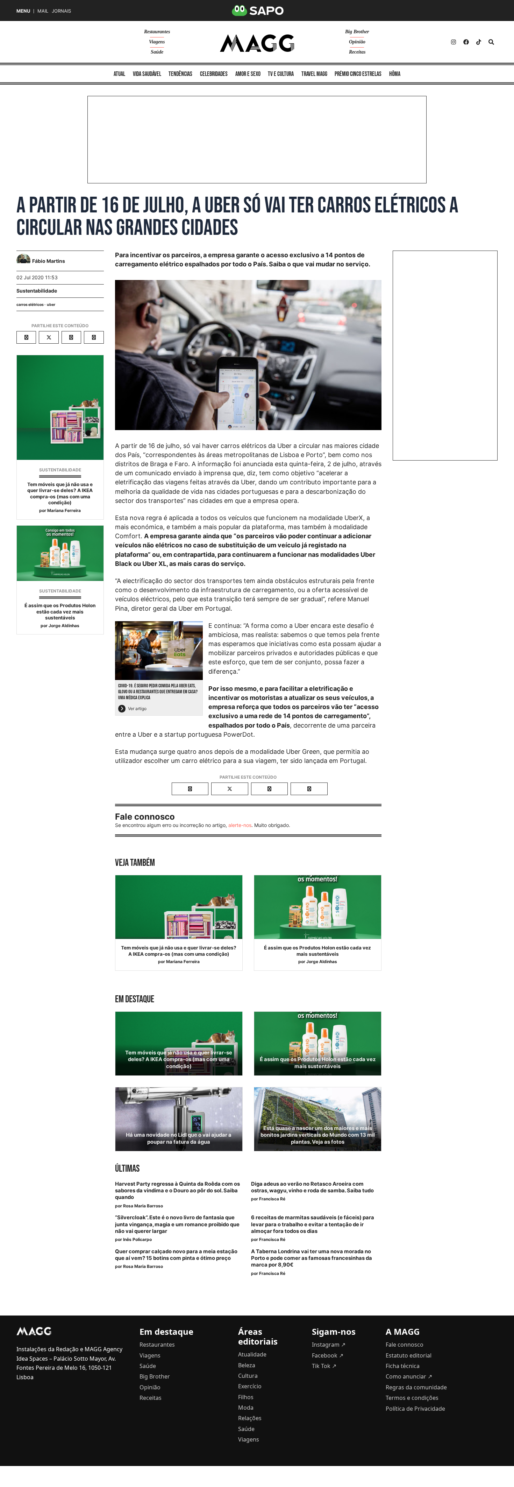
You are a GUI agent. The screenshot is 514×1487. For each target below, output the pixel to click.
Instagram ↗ (328, 1344)
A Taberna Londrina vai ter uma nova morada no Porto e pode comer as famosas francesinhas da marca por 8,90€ (311, 1258)
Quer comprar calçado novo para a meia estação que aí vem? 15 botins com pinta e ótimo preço (176, 1254)
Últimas (127, 1168)
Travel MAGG (314, 74)
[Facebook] (466, 42)
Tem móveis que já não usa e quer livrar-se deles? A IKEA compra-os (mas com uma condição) (60, 494)
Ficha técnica (403, 1366)
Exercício (250, 1386)
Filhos (246, 1397)
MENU (23, 11)
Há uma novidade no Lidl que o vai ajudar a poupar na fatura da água (178, 1138)
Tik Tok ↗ (324, 1366)
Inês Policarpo (137, 1239)
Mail (42, 11)
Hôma (394, 74)
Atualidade (252, 1354)
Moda (246, 1407)
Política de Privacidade (415, 1408)
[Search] (491, 42)
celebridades (214, 74)
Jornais (61, 11)
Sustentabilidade (36, 291)
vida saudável (147, 74)
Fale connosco (404, 1344)
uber (51, 304)
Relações (250, 1418)
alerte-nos (239, 825)
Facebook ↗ (327, 1355)
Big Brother (357, 31)
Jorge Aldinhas (64, 625)
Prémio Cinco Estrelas (358, 74)
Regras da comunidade (416, 1387)
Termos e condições (412, 1398)
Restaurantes (157, 31)
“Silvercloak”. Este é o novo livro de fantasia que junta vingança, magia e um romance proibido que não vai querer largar (177, 1224)
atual (119, 74)
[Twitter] (478, 42)
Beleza (246, 1365)
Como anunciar (409, 1376)
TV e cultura (281, 74)
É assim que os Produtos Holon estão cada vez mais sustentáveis (59, 611)
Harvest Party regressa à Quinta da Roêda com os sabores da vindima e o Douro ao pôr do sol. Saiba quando (177, 1190)
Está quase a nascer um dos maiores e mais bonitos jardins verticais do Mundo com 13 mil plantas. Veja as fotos (317, 1135)
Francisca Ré (272, 1198)
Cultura (248, 1376)
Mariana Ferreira (64, 510)
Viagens (157, 41)
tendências (180, 74)
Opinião (357, 41)
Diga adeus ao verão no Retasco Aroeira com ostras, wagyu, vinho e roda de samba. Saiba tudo (312, 1187)
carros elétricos (30, 304)
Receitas (357, 52)
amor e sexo (247, 74)
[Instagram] (453, 42)
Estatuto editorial (408, 1355)
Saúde (157, 52)
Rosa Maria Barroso (143, 1205)
